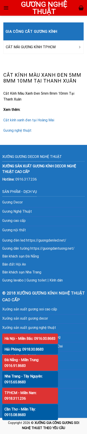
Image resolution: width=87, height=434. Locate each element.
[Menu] (6, 7)
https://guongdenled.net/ (46, 240)
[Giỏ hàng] (81, 8)
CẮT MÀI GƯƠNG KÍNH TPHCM (31, 47)
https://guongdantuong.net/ (52, 248)
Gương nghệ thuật (17, 130)
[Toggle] (79, 47)
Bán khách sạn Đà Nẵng (20, 256)
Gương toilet (37, 280)
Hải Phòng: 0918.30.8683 (24, 349)
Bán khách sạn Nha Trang (21, 272)
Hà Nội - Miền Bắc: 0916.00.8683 (30, 338)
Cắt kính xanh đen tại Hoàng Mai (28, 120)
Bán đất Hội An (14, 264)
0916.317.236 (26, 179)
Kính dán (56, 280)
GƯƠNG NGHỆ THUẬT (44, 8)
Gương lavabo (13, 280)
